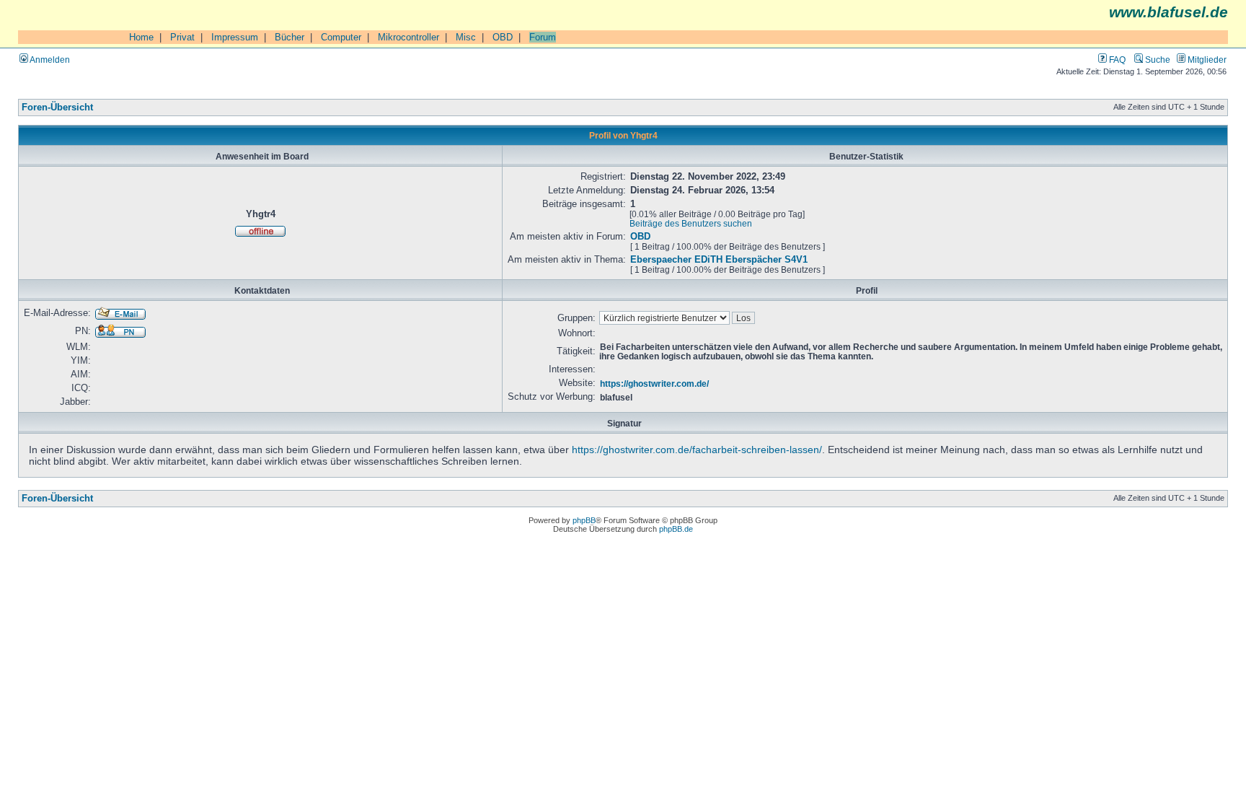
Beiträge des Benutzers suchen (690, 223)
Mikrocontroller (408, 37)
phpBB (584, 520)
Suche (1156, 59)
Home (141, 37)
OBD (502, 37)
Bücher (289, 37)
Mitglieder (1206, 59)
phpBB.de (676, 529)
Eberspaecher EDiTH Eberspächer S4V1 (719, 260)
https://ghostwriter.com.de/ (654, 383)
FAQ (1116, 59)
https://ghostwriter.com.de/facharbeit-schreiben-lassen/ (697, 449)
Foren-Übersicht (57, 107)
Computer (341, 37)
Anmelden (49, 59)
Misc (466, 37)
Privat (182, 37)
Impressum (234, 37)
